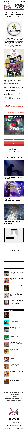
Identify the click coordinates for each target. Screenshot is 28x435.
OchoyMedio (15, 149)
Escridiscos (6, 106)
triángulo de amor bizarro (14, 151)
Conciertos (7, 428)
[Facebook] (20, 1)
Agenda (16, 425)
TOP (20, 425)
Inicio (8, 425)
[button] (22, 262)
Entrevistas (14, 426)
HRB (21, 17)
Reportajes (13, 428)
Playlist (20, 426)
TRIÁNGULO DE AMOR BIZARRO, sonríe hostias (12, 222)
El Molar (17, 106)
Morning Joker (20, 428)
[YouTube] (23, 1)
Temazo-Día (8, 426)
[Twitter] (21, 1)
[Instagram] (25, 1)
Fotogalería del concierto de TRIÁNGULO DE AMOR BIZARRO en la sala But (14, 200)
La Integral (12, 106)
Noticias (12, 425)
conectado (16, 253)
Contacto (14, 430)
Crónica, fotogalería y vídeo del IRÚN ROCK (13, 178)
